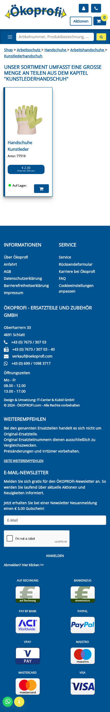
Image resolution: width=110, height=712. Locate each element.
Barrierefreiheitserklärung (26, 285)
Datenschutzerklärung (23, 278)
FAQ (62, 278)
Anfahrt (10, 264)
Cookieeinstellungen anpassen (76, 288)
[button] (99, 21)
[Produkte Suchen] (101, 36)
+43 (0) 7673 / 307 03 (28, 342)
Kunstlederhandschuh (23, 55)
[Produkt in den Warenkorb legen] (41, 188)
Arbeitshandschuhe (87, 49)
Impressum (13, 292)
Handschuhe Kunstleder (20, 146)
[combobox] (55, 37)
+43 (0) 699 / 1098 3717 (31, 363)
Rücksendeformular (76, 264)
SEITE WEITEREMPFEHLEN (23, 460)
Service (65, 257)
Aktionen (81, 21)
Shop (8, 49)
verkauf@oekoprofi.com (32, 356)
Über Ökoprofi (16, 257)
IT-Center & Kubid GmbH (55, 399)
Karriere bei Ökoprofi (77, 271)
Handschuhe (56, 49)
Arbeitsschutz (29, 49)
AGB (7, 271)
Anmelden (55, 555)
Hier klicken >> (33, 565)
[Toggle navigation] (10, 37)
